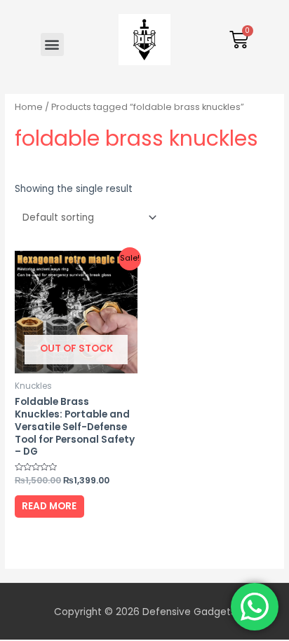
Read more (49, 506)
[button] (52, 44)
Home (29, 107)
